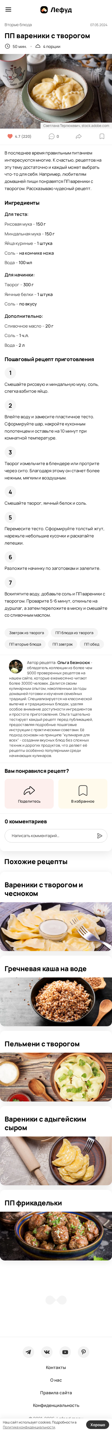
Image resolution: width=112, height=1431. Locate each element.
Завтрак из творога (26, 632)
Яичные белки (19, 294)
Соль (10, 253)
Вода (10, 263)
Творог (12, 285)
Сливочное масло (23, 326)
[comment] (99, 836)
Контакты (56, 1367)
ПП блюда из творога (74, 632)
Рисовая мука (18, 224)
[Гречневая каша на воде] (56, 1001)
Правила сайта (56, 1393)
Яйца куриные (19, 243)
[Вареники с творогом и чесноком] (56, 926)
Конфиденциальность (56, 1405)
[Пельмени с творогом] (56, 1077)
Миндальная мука (23, 234)
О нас (56, 1380)
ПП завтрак (63, 644)
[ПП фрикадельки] (56, 1236)
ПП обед (91, 644)
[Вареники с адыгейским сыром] (56, 1160)
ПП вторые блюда (25, 644)
